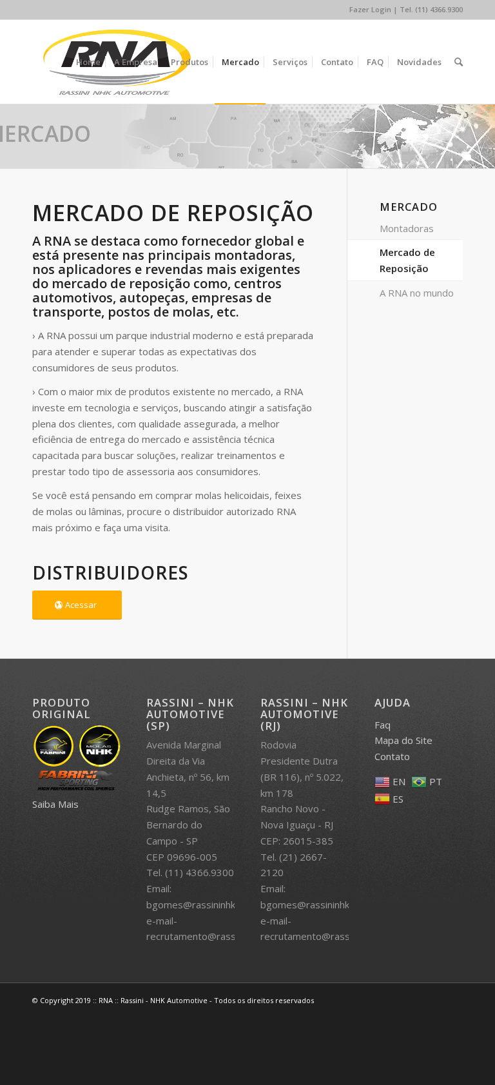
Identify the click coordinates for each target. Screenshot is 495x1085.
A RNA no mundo (417, 292)
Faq (382, 724)
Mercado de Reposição (407, 260)
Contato (392, 756)
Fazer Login (370, 9)
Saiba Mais (55, 803)
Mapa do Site (403, 740)
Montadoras (407, 228)
